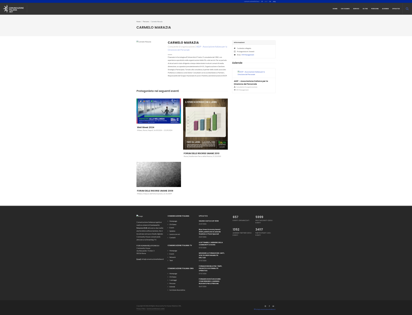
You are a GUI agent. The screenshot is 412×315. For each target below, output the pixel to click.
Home (138, 21)
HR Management (247, 55)
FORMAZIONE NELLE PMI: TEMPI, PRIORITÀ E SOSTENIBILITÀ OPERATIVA (210, 268)
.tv (270, 1)
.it (262, 1)
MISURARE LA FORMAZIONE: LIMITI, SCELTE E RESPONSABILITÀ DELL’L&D (212, 255)
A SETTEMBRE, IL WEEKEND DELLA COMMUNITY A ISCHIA (211, 243)
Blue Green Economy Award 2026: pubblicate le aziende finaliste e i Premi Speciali (210, 231)
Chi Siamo (172, 224)
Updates (172, 231)
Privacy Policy (141, 309)
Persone (146, 21)
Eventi (171, 228)
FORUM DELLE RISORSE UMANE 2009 (155, 190)
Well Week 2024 (145, 127)
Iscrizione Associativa (177, 290)
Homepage (173, 221)
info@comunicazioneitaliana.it (265, 309)
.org (274, 1)
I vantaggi (173, 280)
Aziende (172, 287)
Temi (171, 260)
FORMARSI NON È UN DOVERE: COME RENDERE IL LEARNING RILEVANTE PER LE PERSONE (210, 281)
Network (172, 257)
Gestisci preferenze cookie (156, 309)
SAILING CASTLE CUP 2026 (209, 221)
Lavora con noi (174, 234)
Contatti (172, 237)
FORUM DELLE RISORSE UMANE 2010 (201, 153)
